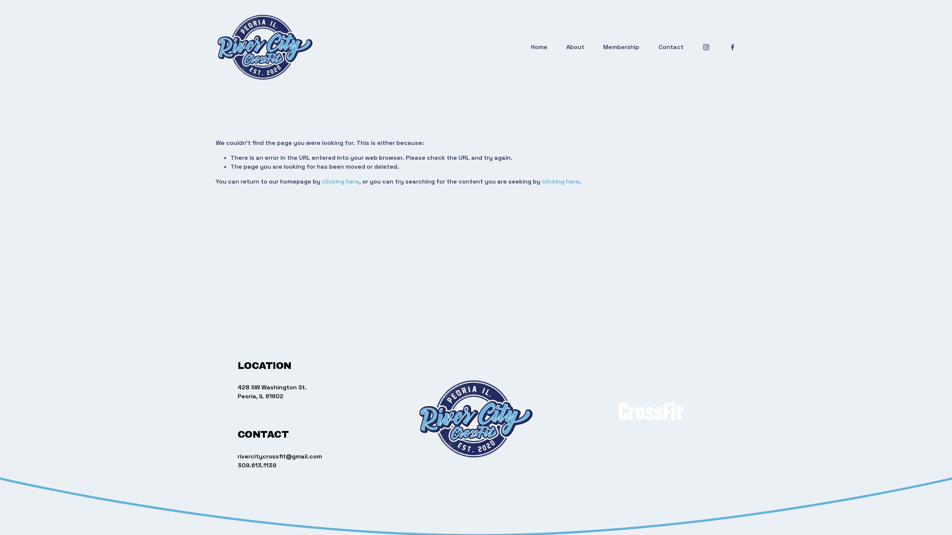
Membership (621, 47)
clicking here (340, 181)
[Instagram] (706, 47)
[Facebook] (732, 47)
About (575, 47)
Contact (671, 47)
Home (539, 47)
